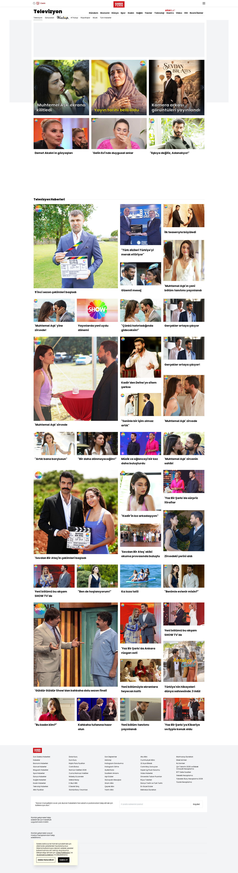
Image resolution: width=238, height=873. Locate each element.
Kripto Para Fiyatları (77, 763)
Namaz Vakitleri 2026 (77, 770)
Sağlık (139, 13)
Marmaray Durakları (184, 757)
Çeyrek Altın (109, 786)
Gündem (93, 13)
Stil (186, 13)
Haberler (36, 760)
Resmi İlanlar (196, 13)
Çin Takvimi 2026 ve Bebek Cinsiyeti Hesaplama (187, 767)
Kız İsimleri (180, 763)
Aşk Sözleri (109, 776)
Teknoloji (159, 13)
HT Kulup (74, 18)
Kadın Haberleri (39, 783)
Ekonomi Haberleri (40, 763)
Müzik (95, 18)
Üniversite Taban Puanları (151, 776)
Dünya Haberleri (39, 776)
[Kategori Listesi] (204, 3)
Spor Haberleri (39, 773)
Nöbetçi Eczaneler (76, 776)
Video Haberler (146, 773)
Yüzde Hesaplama (184, 782)
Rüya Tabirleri (146, 780)
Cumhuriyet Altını (147, 760)
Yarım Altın (109, 790)
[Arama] (34, 3)
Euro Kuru (73, 760)
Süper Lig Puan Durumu (150, 770)
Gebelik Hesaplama (184, 775)
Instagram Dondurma (114, 763)
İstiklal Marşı (74, 780)
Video (179, 13)
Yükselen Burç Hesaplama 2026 (189, 779)
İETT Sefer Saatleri (183, 772)
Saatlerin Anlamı (112, 773)
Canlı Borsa (74, 766)
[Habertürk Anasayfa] (119, 4)
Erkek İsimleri (181, 760)
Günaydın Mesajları (113, 780)
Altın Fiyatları (38, 790)
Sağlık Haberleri (39, 780)
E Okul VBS (73, 783)
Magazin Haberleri (40, 770)
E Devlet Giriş (74, 786)
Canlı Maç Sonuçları (149, 766)
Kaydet (196, 804)
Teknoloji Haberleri (40, 786)
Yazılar (148, 13)
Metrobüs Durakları (148, 790)
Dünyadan (49, 18)
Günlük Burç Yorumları (78, 790)
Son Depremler (111, 757)
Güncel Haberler (39, 766)
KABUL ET (64, 860)
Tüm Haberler (105, 18)
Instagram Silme (112, 766)
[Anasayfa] (37, 750)
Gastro (170, 13)
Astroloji (108, 760)
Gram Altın (109, 783)
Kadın (131, 13)
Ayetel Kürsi (109, 770)
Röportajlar (85, 18)
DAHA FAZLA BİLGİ (46, 860)
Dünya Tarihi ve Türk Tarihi (151, 783)
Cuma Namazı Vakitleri (78, 773)
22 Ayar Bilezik (146, 763)
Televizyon (48, 11)
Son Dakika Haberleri (41, 757)
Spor (123, 13)
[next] (203, 87)
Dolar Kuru (73, 757)
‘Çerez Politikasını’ (63, 852)
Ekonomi (104, 13)
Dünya (115, 13)
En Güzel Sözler (146, 786)
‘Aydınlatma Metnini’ (45, 855)
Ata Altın (143, 757)
